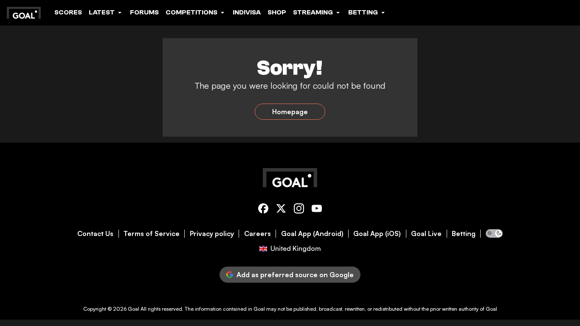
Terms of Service (152, 234)
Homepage (290, 111)
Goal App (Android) (312, 234)
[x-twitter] (281, 210)
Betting (464, 234)
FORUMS (144, 12)
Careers (257, 234)
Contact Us (95, 234)
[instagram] (299, 210)
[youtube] (317, 210)
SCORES (68, 12)
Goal (133, 309)
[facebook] (263, 210)
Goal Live (426, 234)
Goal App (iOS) (377, 234)
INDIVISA (247, 12)
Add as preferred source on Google (295, 274)
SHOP (276, 12)
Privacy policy (212, 234)
